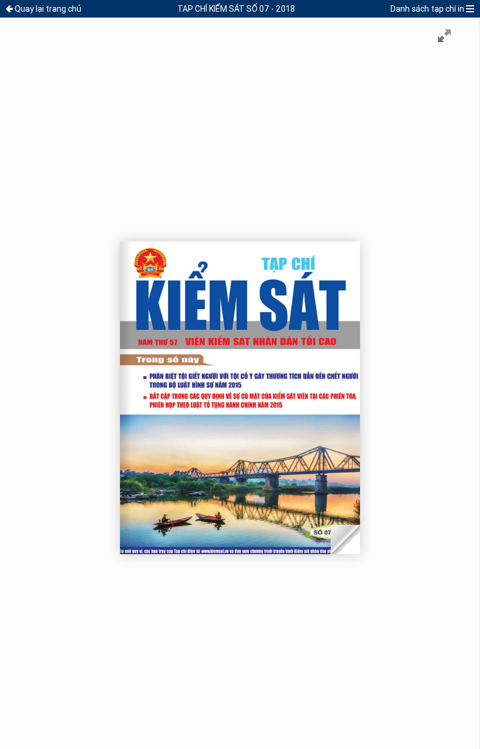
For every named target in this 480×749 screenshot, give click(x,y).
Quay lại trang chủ (48, 8)
